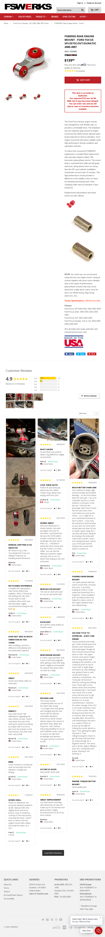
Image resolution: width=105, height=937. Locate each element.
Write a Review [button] (90, 396)
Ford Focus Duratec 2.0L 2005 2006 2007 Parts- (31, 23)
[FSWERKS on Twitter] (43, 920)
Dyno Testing (69, 16)
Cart (96, 10)
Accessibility (9, 899)
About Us (8, 884)
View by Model (25, 16)
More (83, 17)
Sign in (80, 3)
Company (8, 16)
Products (41, 16)
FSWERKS (14, 927)
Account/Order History (13, 895)
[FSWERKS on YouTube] (60, 920)
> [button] (53, 853)
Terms (6, 888)
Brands (54, 16)
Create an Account (94, 3)
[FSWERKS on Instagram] (56, 920)
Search (7, 891)
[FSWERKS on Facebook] (47, 920)
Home (6, 23)
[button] (23, 571)
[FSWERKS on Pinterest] (52, 920)
